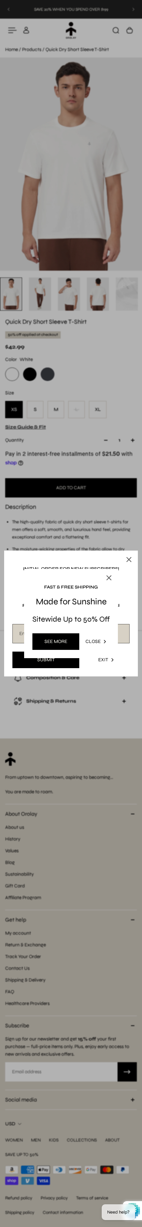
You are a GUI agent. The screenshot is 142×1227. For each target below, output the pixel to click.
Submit (46, 660)
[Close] (129, 559)
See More (55, 641)
